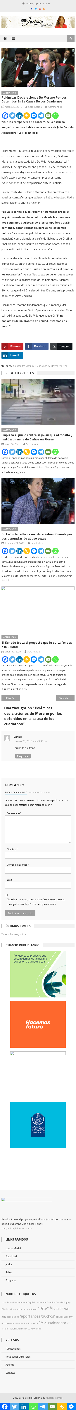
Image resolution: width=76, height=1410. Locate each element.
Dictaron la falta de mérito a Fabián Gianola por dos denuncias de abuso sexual (36, 536)
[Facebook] (5, 115)
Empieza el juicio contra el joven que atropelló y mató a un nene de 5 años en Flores (36, 437)
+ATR (35, 1323)
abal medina (13, 1316)
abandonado (62, 1316)
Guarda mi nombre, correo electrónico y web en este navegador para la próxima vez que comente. (36, 901)
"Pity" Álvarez (51, 1308)
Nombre (12, 849)
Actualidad (9, 93)
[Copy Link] (26, 115)
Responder (23, 756)
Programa (11, 1280)
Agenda (10, 1364)
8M (41, 1322)
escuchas (42, 366)
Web (9, 880)
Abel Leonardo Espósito (24, 1302)
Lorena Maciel (13, 1248)
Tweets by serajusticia (13, 934)
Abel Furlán (21, 1328)
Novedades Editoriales (18, 1356)
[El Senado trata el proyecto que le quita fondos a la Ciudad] (37, 609)
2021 (69, 1323)
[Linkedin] (19, 115)
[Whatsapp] (55, 115)
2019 (47, 1323)
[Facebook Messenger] (34, 115)
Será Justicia (35, 107)
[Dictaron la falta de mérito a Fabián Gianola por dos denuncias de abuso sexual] (37, 501)
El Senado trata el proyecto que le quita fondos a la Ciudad (36, 644)
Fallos (9, 1272)
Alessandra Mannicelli (24, 366)
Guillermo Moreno (58, 366)
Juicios (9, 1264)
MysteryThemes (54, 1398)
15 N (30, 1323)
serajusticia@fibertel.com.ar (16, 1228)
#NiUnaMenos (8, 1323)
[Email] (48, 115)
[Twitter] (12, 115)
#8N (71, 1316)
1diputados (7, 1302)
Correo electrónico (18, 865)
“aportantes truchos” (38, 1316)
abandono (58, 1322)
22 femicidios (34, 1328)
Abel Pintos (21, 1323)
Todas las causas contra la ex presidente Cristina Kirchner (67, 698)
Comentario (14, 813)
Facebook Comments (39, 792)
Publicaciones (13, 1348)
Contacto (10, 1372)
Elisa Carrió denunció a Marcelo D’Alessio (13, 698)
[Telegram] (41, 115)
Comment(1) (55, 107)
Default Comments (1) (16, 792)
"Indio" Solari (8, 1328)
